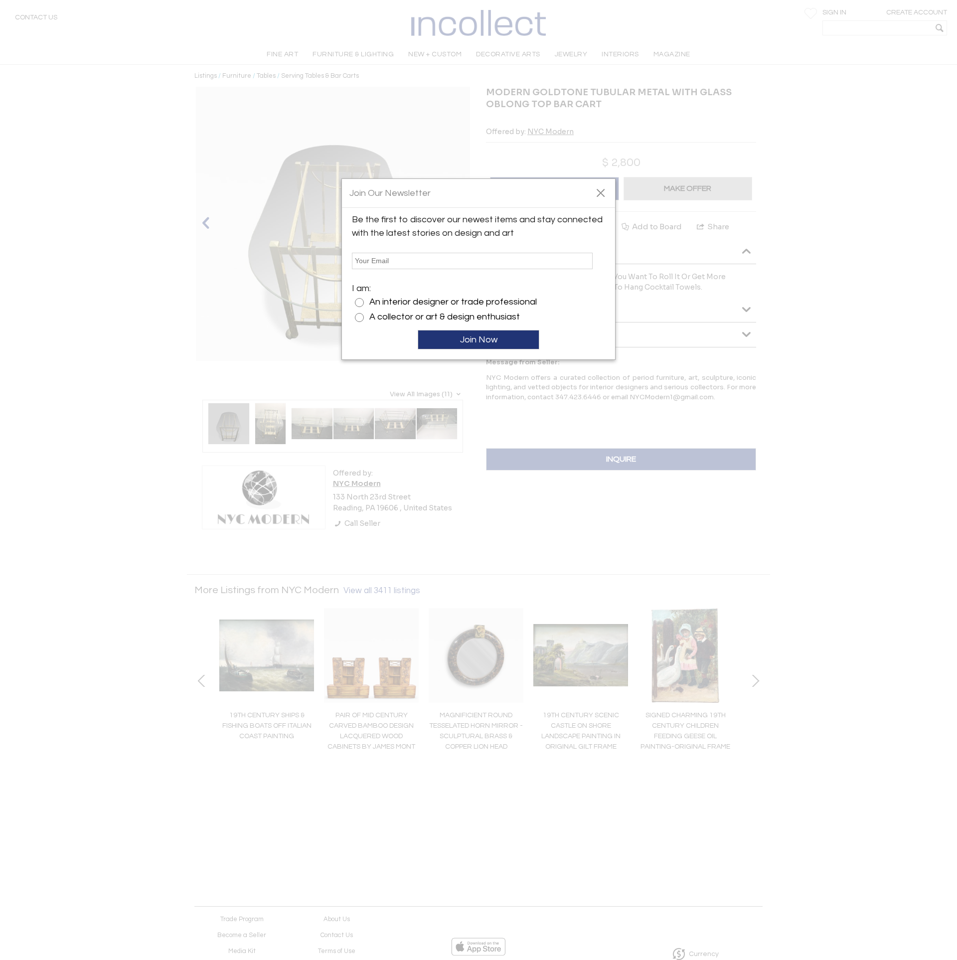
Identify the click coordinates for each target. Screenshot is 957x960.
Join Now (478, 339)
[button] (600, 192)
